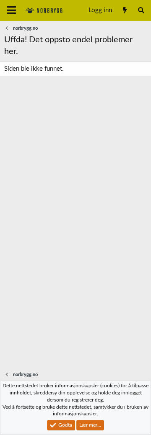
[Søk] (141, 10)
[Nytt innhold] (124, 10)
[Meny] (11, 10)
